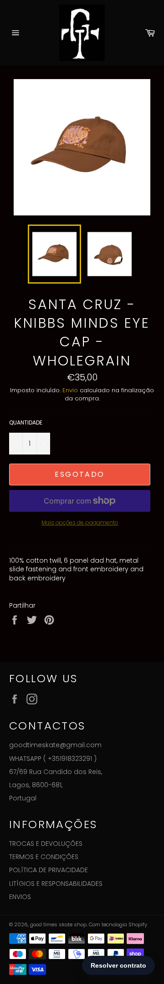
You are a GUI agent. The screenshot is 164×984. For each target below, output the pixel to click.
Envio (70, 390)
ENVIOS (20, 896)
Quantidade (25, 422)
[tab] (82, 569)
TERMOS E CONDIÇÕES (43, 856)
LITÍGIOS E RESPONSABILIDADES (55, 883)
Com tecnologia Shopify (118, 924)
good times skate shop (58, 924)
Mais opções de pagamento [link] (79, 522)
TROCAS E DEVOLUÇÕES (45, 843)
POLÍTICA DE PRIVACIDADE (48, 869)
